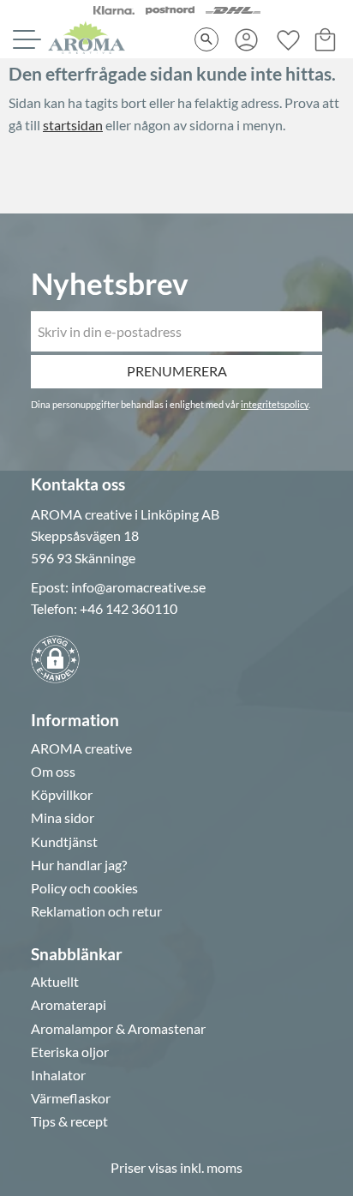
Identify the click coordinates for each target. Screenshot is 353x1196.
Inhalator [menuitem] (58, 1075)
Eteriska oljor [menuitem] (70, 1052)
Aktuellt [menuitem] (55, 981)
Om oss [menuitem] (53, 771)
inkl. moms (211, 1167)
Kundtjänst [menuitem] (64, 842)
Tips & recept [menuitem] (69, 1121)
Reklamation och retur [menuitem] (96, 911)
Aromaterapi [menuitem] (68, 1005)
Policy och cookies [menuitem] (84, 888)
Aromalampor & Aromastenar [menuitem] (118, 1029)
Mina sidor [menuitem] (62, 818)
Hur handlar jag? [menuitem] (79, 865)
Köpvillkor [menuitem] (62, 794)
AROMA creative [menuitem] (81, 748)
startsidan (73, 125)
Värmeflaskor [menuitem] (71, 1098)
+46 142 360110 (128, 608)
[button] (24, 39)
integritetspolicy (274, 404)
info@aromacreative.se (138, 587)
